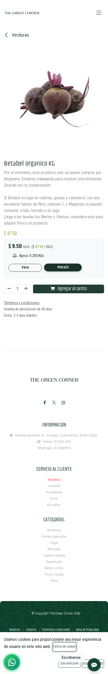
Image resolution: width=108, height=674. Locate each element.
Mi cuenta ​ (54, 505)
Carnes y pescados (54, 536)
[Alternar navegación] (99, 12)
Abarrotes (54, 549)
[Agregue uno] (26, 289)
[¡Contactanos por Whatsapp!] (12, 662)
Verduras (20, 35)
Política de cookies (64, 646)
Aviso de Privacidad (87, 629)
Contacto (54, 486)
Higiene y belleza (54, 555)
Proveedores (54, 492)
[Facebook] (44, 402)
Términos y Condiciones (56, 629)
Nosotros (54, 480)
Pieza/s (63, 267)
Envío (54, 498)
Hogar (54, 543)
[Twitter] (54, 402)
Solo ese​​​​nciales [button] (70, 663)
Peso (25, 267)
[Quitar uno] (9, 289)
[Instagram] (63, 402)
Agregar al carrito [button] (72, 289)
